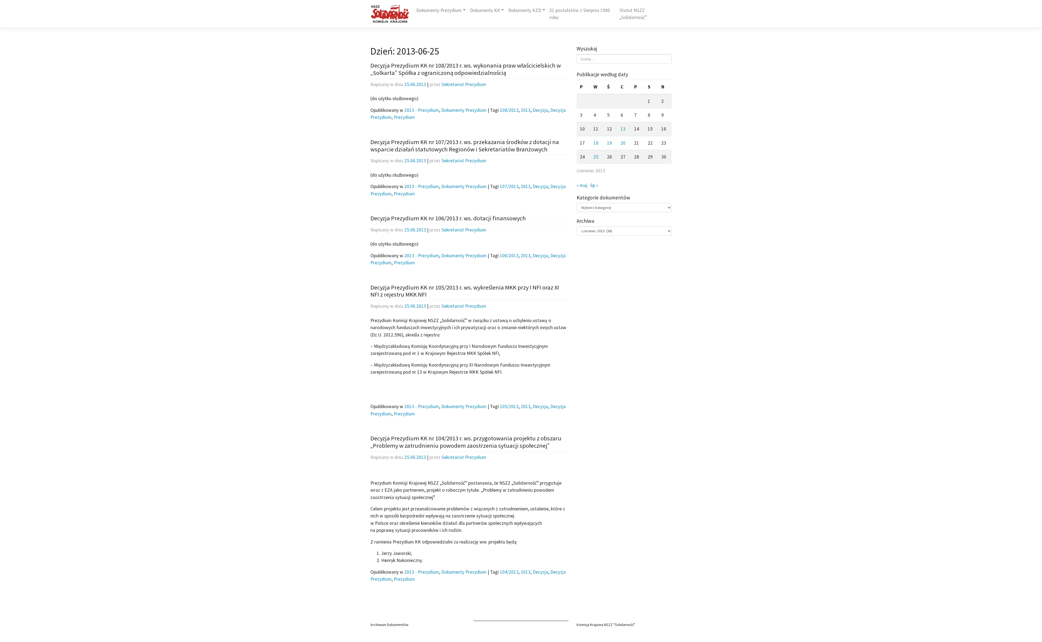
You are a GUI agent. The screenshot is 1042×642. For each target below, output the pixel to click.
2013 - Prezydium (421, 110)
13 (623, 129)
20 (623, 143)
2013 (525, 110)
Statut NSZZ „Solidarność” (633, 13)
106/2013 (509, 256)
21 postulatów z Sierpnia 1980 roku (579, 13)
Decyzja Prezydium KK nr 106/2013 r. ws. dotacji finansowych (448, 218)
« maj (582, 185)
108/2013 (509, 110)
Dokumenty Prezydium (439, 10)
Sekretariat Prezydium (463, 84)
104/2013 (509, 572)
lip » (594, 185)
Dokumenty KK (485, 10)
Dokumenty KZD (524, 10)
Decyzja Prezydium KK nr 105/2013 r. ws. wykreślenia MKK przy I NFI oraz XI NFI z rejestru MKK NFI (464, 291)
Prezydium (404, 117)
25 (595, 157)
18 (595, 143)
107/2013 (509, 186)
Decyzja (540, 110)
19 (609, 143)
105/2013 (509, 406)
